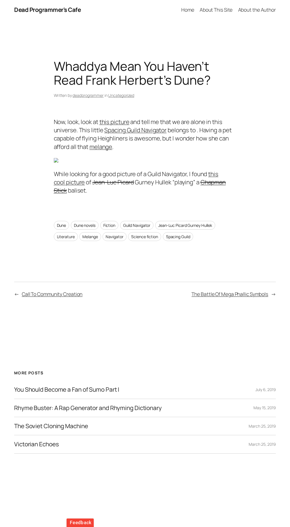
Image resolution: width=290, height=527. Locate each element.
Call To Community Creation (52, 294)
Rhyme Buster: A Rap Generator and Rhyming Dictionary (88, 408)
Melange (90, 236)
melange (100, 147)
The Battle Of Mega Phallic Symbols (229, 294)
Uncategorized (121, 95)
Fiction (109, 225)
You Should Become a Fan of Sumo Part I (66, 389)
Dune (61, 225)
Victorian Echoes (36, 444)
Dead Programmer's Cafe (47, 10)
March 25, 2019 (262, 426)
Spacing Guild (178, 236)
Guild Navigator (137, 225)
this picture (114, 122)
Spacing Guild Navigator (135, 130)
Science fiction (144, 236)
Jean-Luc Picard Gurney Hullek (185, 225)
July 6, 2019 (265, 389)
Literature (66, 236)
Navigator (114, 236)
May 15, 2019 (264, 407)
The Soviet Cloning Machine (51, 426)
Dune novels (84, 225)
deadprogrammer (88, 95)
